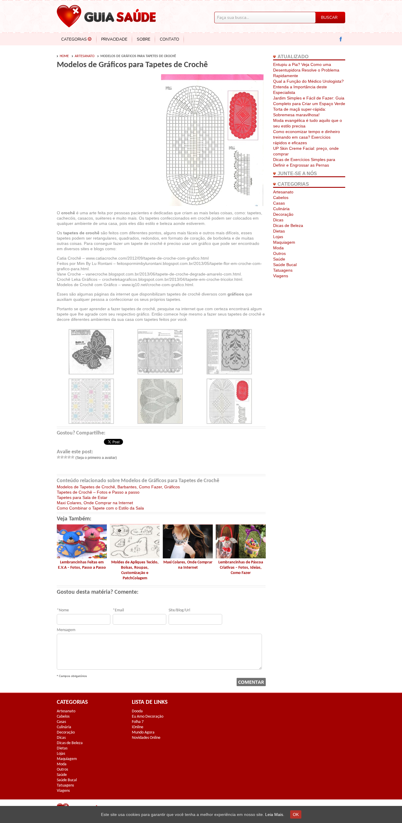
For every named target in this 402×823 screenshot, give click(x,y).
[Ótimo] (72, 457)
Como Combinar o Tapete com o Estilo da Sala (100, 508)
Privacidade (114, 39)
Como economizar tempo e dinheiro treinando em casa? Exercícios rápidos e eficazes (306, 137)
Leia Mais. (274, 814)
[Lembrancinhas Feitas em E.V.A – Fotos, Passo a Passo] (82, 557)
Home (64, 56)
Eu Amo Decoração (147, 716)
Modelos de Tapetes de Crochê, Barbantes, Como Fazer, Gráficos (118, 486)
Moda (278, 247)
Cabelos (280, 197)
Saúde (279, 259)
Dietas (279, 231)
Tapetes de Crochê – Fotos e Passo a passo (98, 492)
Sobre (143, 39)
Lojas (278, 236)
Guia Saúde (106, 16)
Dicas (278, 220)
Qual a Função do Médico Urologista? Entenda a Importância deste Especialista (308, 87)
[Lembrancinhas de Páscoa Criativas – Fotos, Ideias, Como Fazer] (241, 557)
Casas (279, 203)
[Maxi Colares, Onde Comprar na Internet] (188, 557)
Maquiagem (284, 242)
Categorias (74, 39)
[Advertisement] (106, 118)
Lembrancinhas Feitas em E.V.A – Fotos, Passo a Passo (82, 565)
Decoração (283, 214)
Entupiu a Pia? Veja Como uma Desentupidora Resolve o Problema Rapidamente (306, 70)
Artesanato (84, 56)
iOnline (137, 727)
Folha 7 (138, 722)
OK (296, 814)
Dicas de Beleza (288, 225)
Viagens (280, 275)
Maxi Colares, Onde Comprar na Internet (95, 502)
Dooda (137, 711)
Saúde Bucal (285, 264)
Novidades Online (146, 738)
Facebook (341, 39)
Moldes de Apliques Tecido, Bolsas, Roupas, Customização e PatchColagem (135, 570)
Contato (169, 39)
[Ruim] (62, 457)
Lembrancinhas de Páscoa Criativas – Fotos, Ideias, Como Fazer (240, 567)
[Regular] (65, 457)
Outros (279, 253)
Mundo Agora (143, 732)
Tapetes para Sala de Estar (82, 497)
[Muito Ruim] (58, 457)
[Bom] (69, 457)
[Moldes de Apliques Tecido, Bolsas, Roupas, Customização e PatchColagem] (135, 557)
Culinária (281, 208)
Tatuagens (283, 270)
